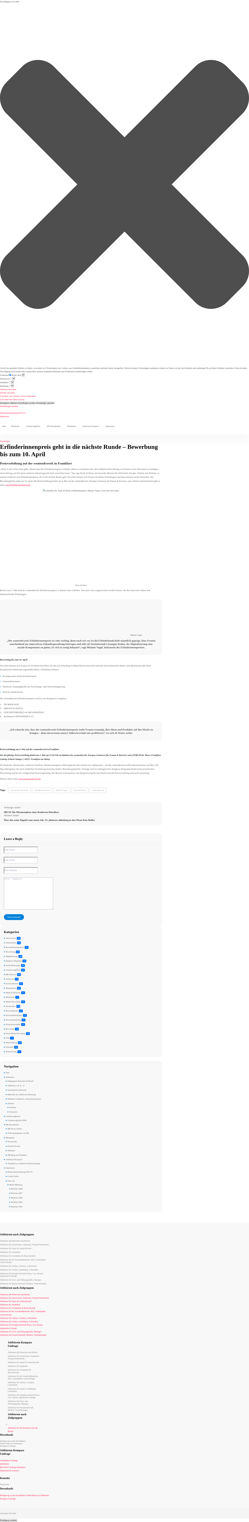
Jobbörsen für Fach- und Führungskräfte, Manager (20, 1280)
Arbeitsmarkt (11, 943)
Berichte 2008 (17, 1189)
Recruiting (10, 1029)
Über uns (11, 1181)
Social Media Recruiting (15, 1033)
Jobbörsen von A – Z (16, 1086)
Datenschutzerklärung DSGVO (13, 413)
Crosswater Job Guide (19, 790)
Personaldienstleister (14, 1015)
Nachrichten (5, 441)
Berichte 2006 (17, 1198)
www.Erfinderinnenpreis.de (17, 485)
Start (4, 426)
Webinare (11, 1151)
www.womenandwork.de (29, 779)
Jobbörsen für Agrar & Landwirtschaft (15, 1248)
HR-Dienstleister (54, 426)
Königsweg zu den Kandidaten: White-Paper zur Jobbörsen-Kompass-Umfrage (13, 1443)
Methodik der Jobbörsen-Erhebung (22, 1094)
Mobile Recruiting (13, 1002)
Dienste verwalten (7, 393)
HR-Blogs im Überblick (17, 1155)
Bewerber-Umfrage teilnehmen (12, 1467)
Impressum (4, 416)
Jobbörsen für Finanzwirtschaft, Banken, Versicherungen (23, 1284)
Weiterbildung (11, 1043)
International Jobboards (17, 1090)
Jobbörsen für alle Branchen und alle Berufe (23, 1429)
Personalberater (12, 1011)
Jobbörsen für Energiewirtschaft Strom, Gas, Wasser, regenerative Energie (21, 1274)
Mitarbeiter (10, 997)
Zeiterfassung (11, 1052)
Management (11, 988)
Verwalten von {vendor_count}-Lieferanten (18, 396)
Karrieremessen (12, 984)
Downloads (12, 1142)
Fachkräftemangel (13, 965)
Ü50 (7, 1038)
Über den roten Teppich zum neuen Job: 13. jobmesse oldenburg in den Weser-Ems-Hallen (49, 820)
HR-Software (11, 974)
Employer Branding (14, 961)
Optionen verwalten (8, 389)
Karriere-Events (14, 1146)
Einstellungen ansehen (26, 403)
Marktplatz (71, 426)
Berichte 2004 (17, 1207)
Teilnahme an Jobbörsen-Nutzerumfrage (24, 1163)
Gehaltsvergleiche (33, 426)
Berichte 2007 (17, 1193)
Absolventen (11, 938)
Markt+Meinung (15, 1185)
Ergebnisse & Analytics (9, 1470)
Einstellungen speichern (45, 403)
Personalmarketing (13, 1020)
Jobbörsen (15, 426)
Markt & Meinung (13, 993)
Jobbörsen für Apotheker (10, 1252)
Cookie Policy (13, 1176)
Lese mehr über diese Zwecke (12, 399)
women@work (98, 790)
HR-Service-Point (15, 1129)
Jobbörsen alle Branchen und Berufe (15, 1241)
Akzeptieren (4, 403)
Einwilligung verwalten (8, 1520)
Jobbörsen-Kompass (90, 426)
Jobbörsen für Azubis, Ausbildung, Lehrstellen (19, 1270)
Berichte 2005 (17, 1202)
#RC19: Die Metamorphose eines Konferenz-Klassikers (31, 812)
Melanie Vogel (61, 790)
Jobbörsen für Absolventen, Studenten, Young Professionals (24, 1245)
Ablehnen (13, 403)
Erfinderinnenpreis (42, 790)
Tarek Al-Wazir (80, 790)
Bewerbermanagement (15, 947)
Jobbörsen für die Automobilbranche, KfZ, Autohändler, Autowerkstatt (23, 1261)
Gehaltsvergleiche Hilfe (17, 1120)
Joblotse (11, 1103)
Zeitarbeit (9, 1047)
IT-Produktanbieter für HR (18, 1133)
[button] (124, 185)
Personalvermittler (13, 1024)
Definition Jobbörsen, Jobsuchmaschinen (24, 1099)
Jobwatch (13, 1112)
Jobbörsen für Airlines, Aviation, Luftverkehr (18, 1266)
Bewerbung (10, 952)
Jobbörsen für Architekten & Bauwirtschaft (17, 1256)
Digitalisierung (12, 956)
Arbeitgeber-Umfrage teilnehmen (9, 1462)
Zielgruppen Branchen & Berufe (21, 1081)
